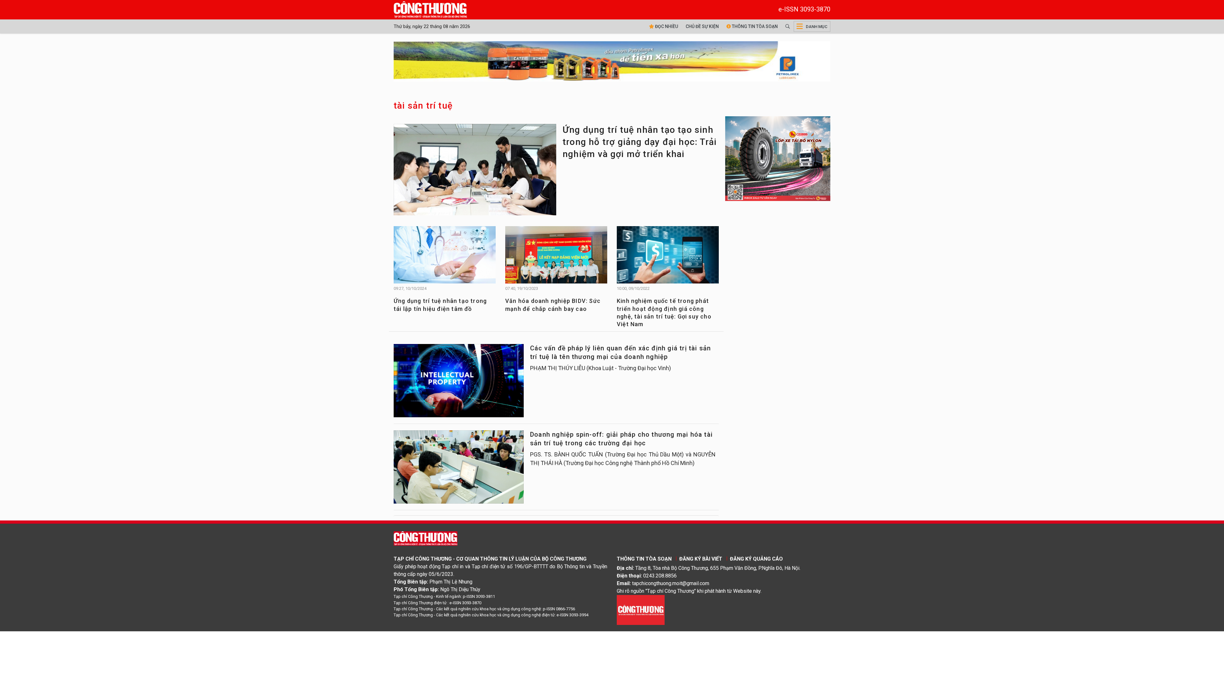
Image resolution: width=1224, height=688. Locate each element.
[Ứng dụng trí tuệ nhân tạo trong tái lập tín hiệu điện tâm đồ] (445, 258)
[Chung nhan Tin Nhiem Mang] (641, 610)
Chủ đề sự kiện (702, 26)
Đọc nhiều (666, 26)
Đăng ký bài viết (700, 559)
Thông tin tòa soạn (754, 26)
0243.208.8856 (660, 576)
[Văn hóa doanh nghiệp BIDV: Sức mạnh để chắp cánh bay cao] (556, 258)
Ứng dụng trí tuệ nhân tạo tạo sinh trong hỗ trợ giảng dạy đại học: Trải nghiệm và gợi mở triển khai (640, 142)
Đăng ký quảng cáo (756, 559)
